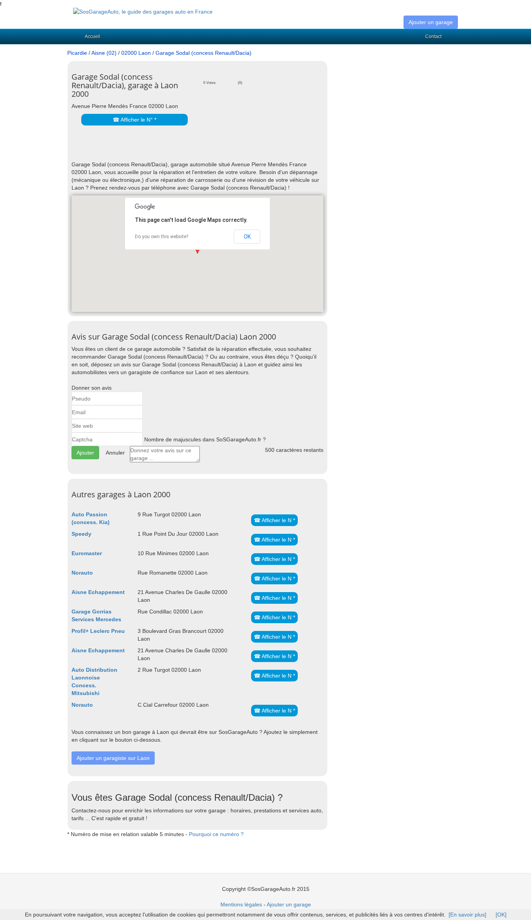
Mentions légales (241, 904)
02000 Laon (136, 53)
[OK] (501, 914)
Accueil (92, 36)
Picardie (77, 53)
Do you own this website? (161, 236)
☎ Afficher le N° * (134, 120)
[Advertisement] (162, 148)
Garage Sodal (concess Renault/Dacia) (203, 53)
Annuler (115, 453)
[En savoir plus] (467, 914)
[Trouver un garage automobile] (143, 11)
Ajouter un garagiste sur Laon (113, 758)
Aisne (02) (104, 53)
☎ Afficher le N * (274, 520)
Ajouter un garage (431, 22)
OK (247, 236)
